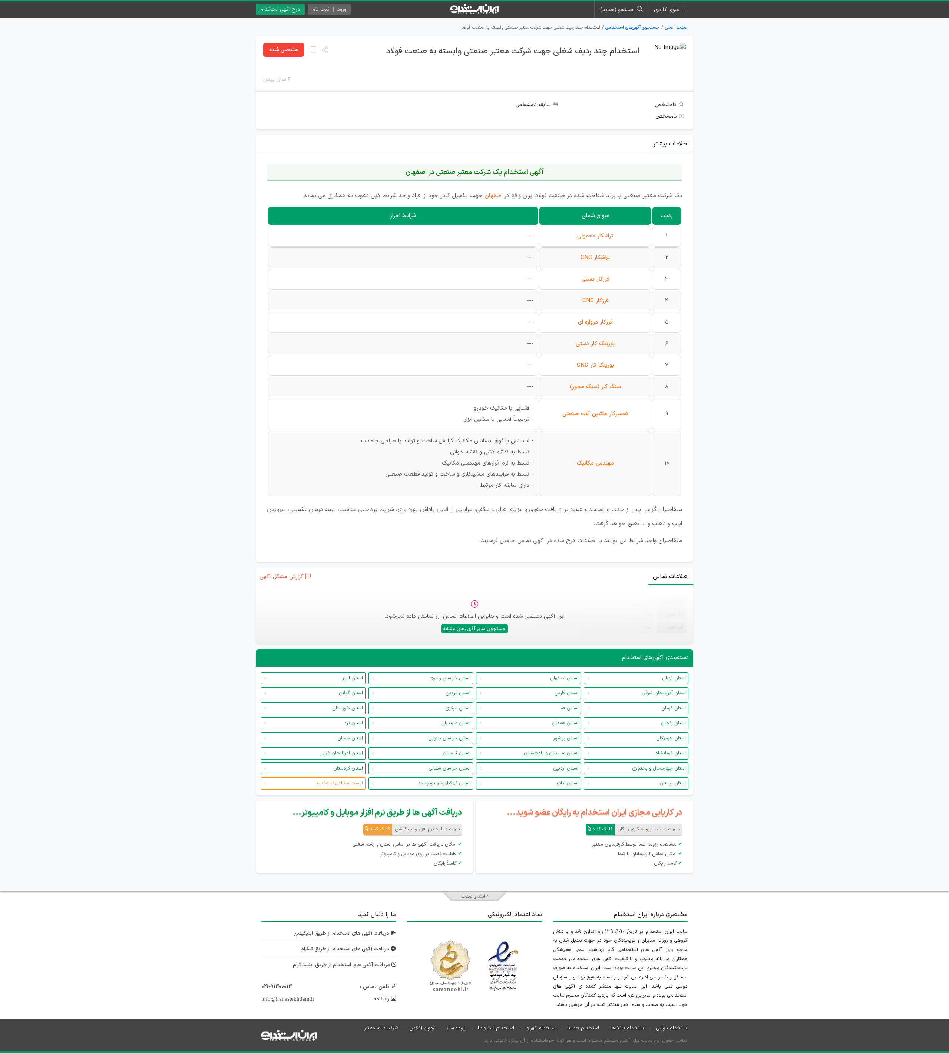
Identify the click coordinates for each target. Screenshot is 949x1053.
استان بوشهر (565, 738)
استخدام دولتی (672, 1028)
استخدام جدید (583, 1028)
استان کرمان (673, 708)
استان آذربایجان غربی (341, 753)
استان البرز (352, 678)
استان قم (569, 708)
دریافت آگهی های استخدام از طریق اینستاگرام (342, 965)
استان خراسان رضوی (449, 678)
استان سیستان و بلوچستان (551, 753)
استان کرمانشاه (670, 753)
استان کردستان (348, 768)
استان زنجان (673, 723)
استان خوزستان (347, 708)
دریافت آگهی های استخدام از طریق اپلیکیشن (342, 933)
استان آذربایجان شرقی (664, 693)
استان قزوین (458, 693)
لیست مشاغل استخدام (340, 783)
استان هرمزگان (671, 738)
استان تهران (674, 678)
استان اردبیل (565, 768)
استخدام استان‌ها (496, 1028)
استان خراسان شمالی (449, 768)
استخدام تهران (540, 1028)
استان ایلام (567, 783)
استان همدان (565, 723)
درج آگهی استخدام (280, 9)
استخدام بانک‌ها (627, 1028)
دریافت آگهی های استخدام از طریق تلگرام (346, 949)
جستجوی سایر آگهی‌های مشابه (474, 629)
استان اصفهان (564, 678)
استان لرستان (672, 783)
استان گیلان (351, 693)
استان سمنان (350, 738)
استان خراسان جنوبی (449, 738)
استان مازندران (455, 723)
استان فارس (566, 693)
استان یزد (353, 723)
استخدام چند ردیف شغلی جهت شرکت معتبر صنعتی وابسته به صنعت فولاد (512, 51)
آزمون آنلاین (422, 1028)
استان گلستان (456, 753)
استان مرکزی (457, 708)
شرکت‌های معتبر (381, 1028)
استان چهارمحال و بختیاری (659, 768)
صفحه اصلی (676, 27)
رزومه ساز (457, 1028)
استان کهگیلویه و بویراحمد (444, 783)
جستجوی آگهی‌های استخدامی (632, 27)
